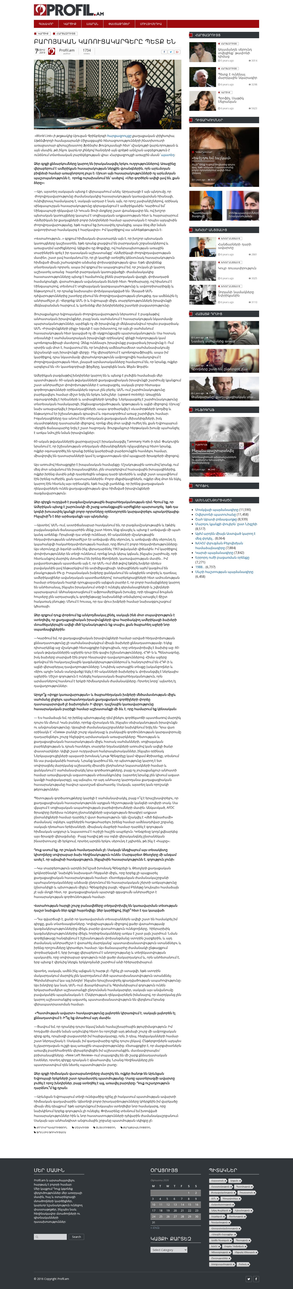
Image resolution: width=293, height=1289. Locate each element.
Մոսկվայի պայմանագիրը (216, 509)
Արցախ (234, 1181)
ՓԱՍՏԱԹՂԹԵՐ (119, 23)
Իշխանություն (242, 1210)
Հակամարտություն (221, 1204)
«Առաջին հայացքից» (222, 1234)
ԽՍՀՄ (214, 1246)
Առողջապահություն (221, 1264)
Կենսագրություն (219, 1252)
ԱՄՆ (213, 1198)
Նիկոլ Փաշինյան (219, 1210)
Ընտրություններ (219, 1258)
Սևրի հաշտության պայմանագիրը (224, 572)
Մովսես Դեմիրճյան (234, 1246)
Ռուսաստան (246, 1192)
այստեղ (167, 155)
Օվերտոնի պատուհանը (215, 514)
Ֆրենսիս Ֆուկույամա (51, 1132)
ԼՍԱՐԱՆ (92, 23)
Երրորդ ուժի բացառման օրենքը (222, 557)
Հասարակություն (220, 1187)
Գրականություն (219, 1222)
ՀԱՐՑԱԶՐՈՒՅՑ (66, 33)
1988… (200, 567)
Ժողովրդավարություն (51, 1127)
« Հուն (154, 1227)
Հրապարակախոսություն (224, 1228)
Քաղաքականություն (137, 1127)
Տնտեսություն (106, 1127)
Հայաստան (217, 1181)
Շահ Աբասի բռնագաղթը (216, 519)
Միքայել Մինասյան (245, 1252)
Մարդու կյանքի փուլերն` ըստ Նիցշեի (226, 524)
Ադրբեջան (216, 1216)
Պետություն (242, 1240)
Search (76, 1237)
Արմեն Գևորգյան (220, 1240)
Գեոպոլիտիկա (230, 1198)
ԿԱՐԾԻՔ (70, 23)
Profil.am (67, 50)
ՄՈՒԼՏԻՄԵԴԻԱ (151, 23)
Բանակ (243, 1264)
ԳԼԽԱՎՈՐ (46, 23)
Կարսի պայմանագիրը (214, 552)
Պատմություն (243, 1187)
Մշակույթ (82, 1127)
